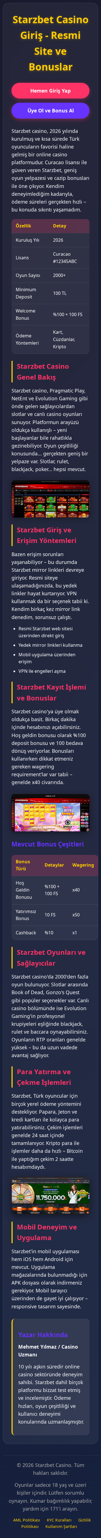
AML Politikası (26, 1520)
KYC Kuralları (59, 1520)
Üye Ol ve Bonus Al (50, 110)
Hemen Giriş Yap (50, 90)
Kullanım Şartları (61, 1526)
